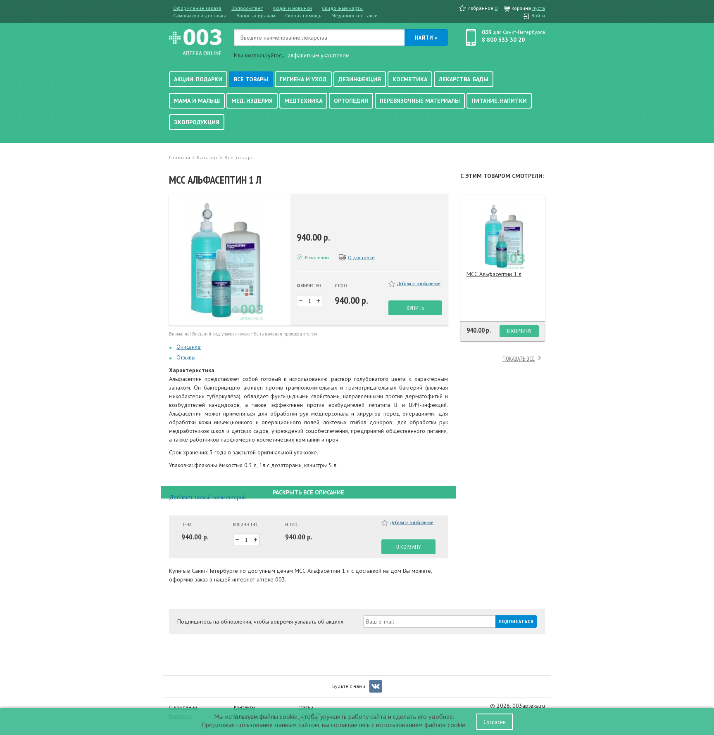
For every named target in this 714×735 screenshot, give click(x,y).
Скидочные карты (342, 8)
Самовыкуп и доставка (199, 15)
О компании (183, 707)
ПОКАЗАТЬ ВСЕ (518, 358)
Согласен (494, 722)
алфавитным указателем (319, 55)
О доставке (361, 257)
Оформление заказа (197, 8)
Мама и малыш (197, 100)
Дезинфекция (359, 79)
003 (487, 32)
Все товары (251, 79)
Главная (179, 157)
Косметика (410, 79)
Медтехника (303, 100)
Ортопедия (351, 100)
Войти (538, 15)
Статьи (305, 707)
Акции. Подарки (198, 79)
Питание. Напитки (499, 100)
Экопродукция (196, 122)
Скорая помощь (303, 15)
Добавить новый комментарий (207, 497)
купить (415, 308)
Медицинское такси (354, 15)
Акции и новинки (292, 8)
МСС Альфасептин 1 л (493, 274)
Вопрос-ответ (247, 8)
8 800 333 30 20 (503, 39)
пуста (538, 8)
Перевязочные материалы (420, 100)
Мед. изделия (252, 100)
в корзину (408, 547)
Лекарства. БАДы (463, 79)
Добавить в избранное (418, 283)
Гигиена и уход (303, 79)
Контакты (244, 707)
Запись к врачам (255, 15)
